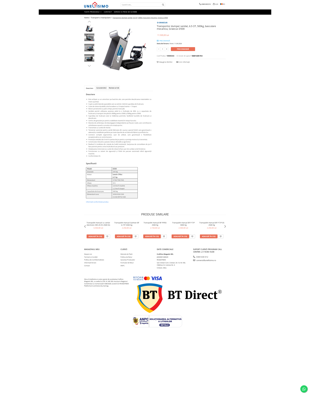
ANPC (122, 266)
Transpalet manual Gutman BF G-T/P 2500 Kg (126, 223)
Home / (87, 17)
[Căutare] (163, 5)
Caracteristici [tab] (101, 88)
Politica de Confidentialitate (94, 260)
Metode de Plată (126, 254)
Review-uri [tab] (114, 88)
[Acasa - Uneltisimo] (96, 5)
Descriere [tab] (89, 88)
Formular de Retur (127, 263)
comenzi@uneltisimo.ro (206, 260)
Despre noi (88, 254)
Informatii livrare (90, 263)
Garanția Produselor (127, 260)
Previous (89, 22)
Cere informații (184, 62)
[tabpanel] (124, 49)
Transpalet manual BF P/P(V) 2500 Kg (155, 223)
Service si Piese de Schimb (125, 12)
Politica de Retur (126, 257)
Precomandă (183, 49)
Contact (108, 12)
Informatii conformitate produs (97, 202)
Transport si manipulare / (101, 17)
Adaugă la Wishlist (165, 62)
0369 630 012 (202, 257)
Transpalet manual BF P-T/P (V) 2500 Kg (211, 223)
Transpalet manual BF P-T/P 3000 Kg (183, 223)
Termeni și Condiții (90, 257)
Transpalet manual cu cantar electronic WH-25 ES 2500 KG (98, 223)
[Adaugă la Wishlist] (107, 236)
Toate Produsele (92, 12)
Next (89, 65)
